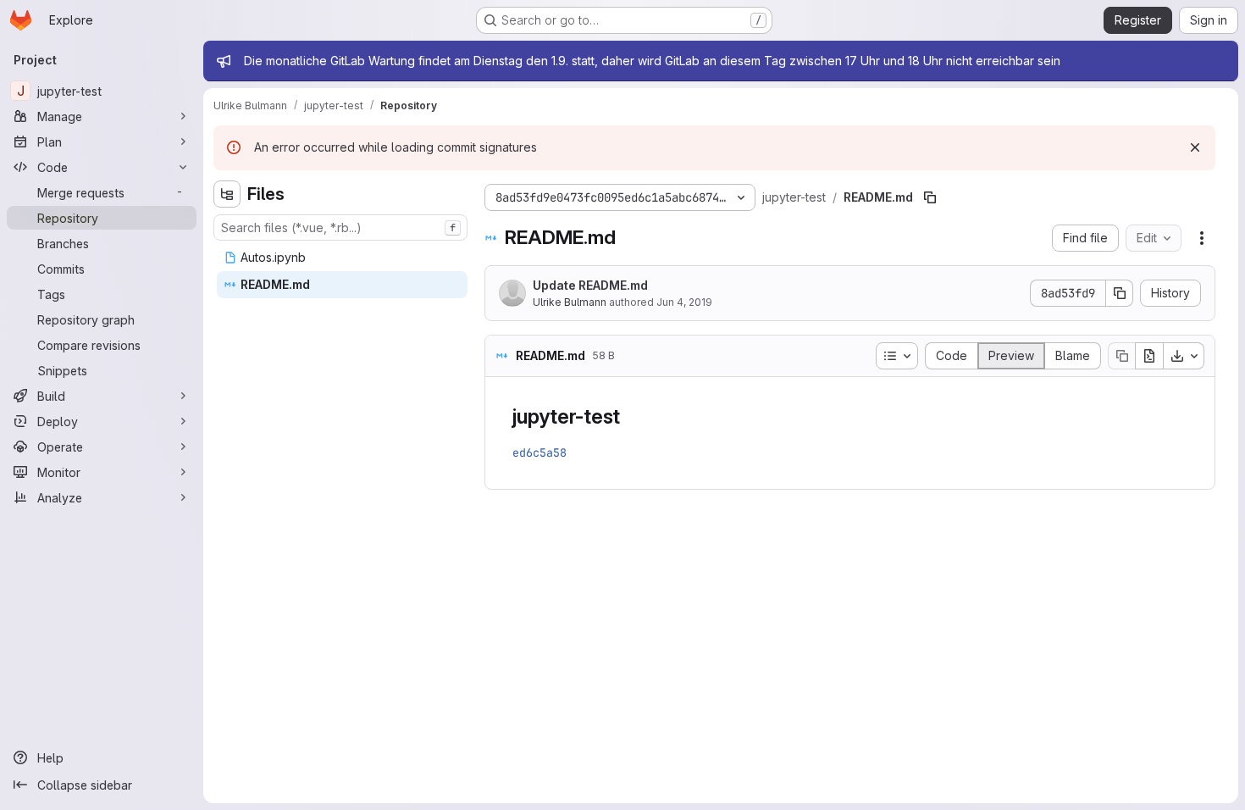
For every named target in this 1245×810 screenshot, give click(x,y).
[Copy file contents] (1121, 355)
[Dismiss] (1195, 147)
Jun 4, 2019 (684, 302)
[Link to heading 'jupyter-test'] (631, 416)
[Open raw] (1149, 355)
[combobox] (340, 227)
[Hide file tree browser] (227, 194)
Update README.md (590, 285)
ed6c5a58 (539, 452)
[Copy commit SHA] (1119, 293)
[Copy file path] (929, 197)
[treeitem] (342, 257)
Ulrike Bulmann (569, 302)
